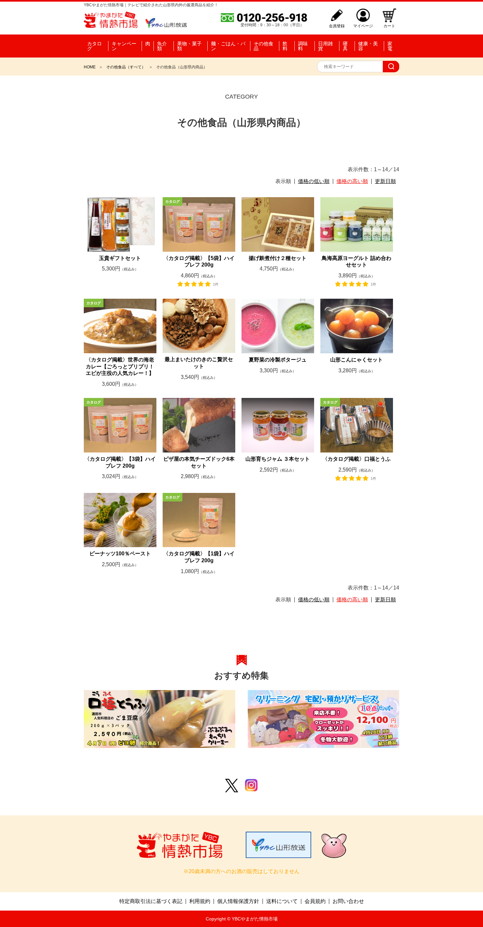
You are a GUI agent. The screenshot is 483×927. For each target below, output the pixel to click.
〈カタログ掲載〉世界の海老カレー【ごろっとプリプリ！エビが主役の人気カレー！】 (120, 366)
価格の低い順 (314, 181)
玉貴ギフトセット (120, 258)
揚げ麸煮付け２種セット (278, 258)
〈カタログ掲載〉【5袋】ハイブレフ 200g (199, 261)
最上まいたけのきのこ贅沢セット (199, 363)
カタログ (94, 46)
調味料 (303, 46)
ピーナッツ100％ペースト (120, 553)
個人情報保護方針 (238, 901)
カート (389, 26)
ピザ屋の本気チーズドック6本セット (199, 462)
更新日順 (385, 181)
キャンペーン (124, 46)
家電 (389, 46)
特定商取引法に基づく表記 (150, 901)
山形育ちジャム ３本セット (277, 459)
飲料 (285, 46)
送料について (282, 901)
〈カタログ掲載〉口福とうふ (356, 459)
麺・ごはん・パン (228, 46)
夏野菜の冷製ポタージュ (278, 359)
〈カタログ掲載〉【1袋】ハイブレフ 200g (199, 557)
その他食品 (263, 46)
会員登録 (337, 26)
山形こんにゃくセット (356, 359)
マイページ (363, 26)
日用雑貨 (325, 46)
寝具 (345, 46)
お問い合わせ (348, 901)
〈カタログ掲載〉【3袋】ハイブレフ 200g (120, 462)
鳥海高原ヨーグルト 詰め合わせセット (356, 261)
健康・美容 (368, 46)
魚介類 (162, 46)
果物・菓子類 (189, 46)
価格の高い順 (352, 181)
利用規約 (199, 901)
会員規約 (315, 901)
